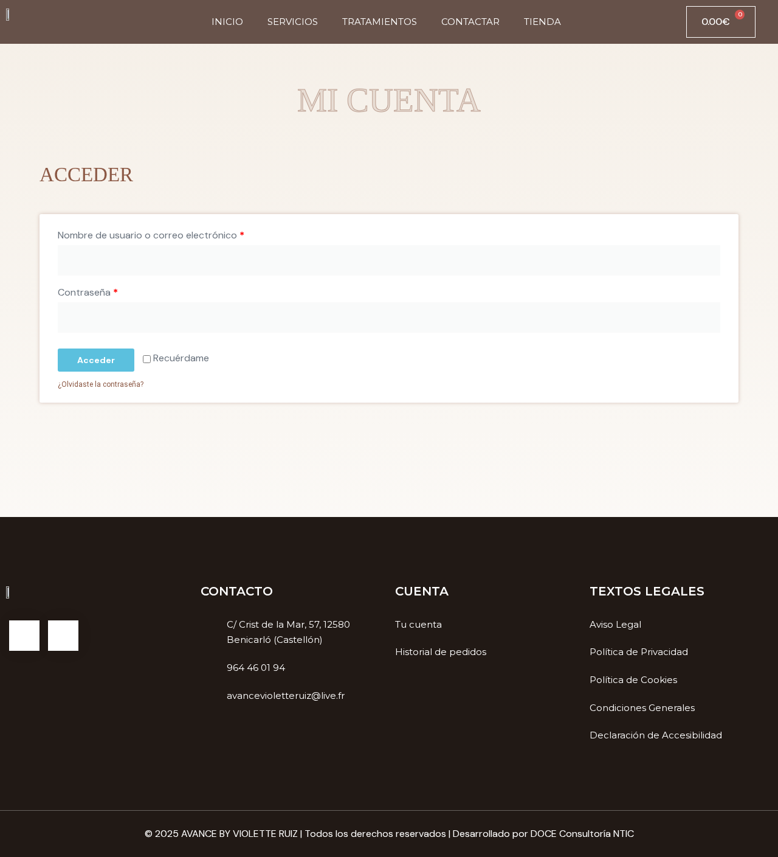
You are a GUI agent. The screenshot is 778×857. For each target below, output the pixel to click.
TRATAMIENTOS (379, 21)
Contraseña (88, 292)
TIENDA (542, 21)
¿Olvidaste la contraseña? (100, 384)
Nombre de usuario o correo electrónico (151, 235)
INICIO (227, 21)
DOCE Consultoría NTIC (582, 833)
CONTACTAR (470, 21)
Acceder (96, 360)
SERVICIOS (292, 21)
